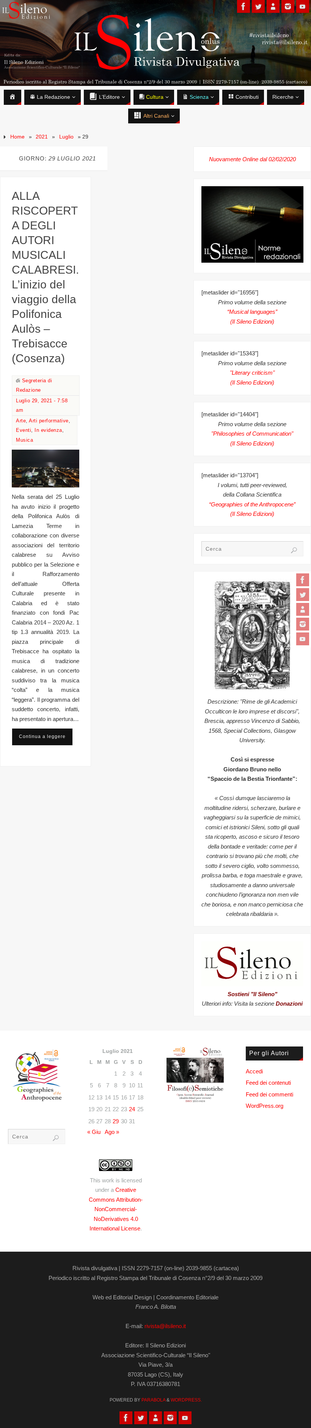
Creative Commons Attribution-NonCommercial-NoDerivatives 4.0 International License (116, 1209)
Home (17, 137)
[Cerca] (294, 550)
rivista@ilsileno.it (165, 1326)
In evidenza (48, 430)
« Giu (94, 1132)
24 (132, 1109)
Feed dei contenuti (268, 1082)
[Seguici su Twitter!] (302, 594)
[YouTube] (302, 638)
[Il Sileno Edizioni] (302, 609)
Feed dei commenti (269, 1094)
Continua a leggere (42, 736)
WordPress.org (264, 1106)
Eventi (23, 430)
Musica (24, 440)
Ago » (112, 1132)
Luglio (66, 137)
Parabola (153, 1400)
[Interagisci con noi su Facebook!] (302, 579)
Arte (21, 421)
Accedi (254, 1071)
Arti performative (49, 421)
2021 (42, 137)
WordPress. (186, 1400)
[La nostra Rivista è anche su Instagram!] (302, 624)
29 (116, 1121)
